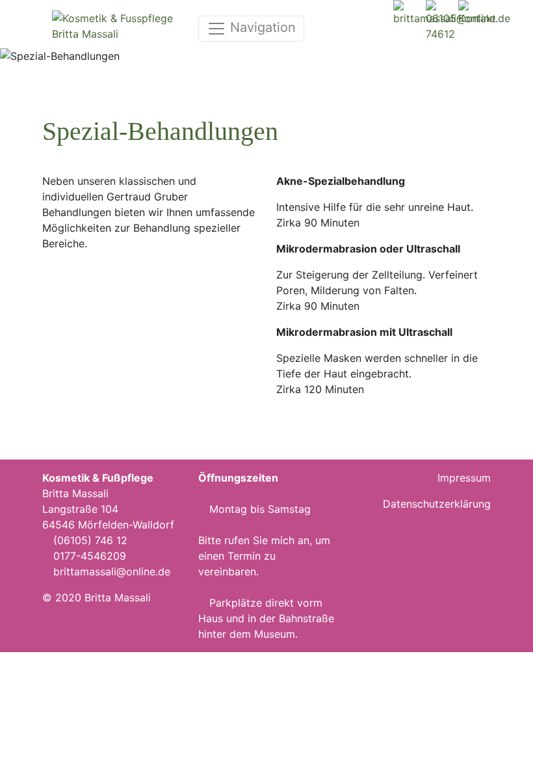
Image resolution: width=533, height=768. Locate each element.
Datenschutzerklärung (437, 503)
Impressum (464, 477)
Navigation (261, 27)
